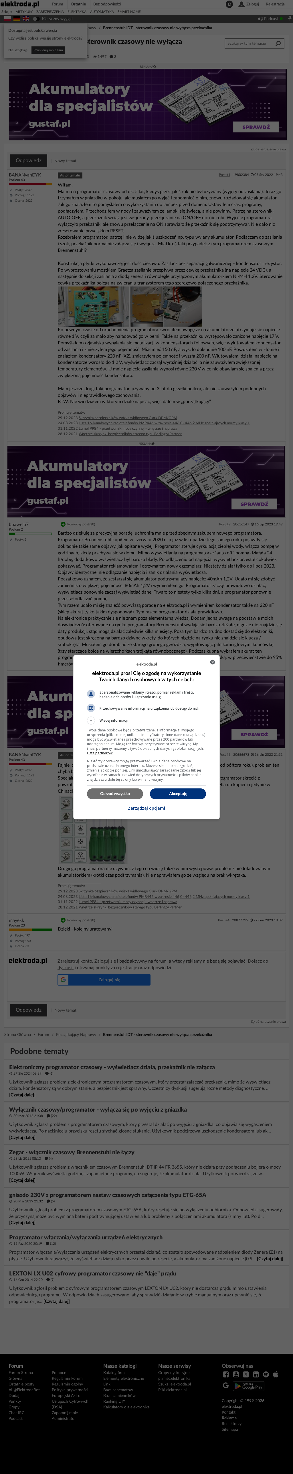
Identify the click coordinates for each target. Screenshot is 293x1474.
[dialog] (146, 737)
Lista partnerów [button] (99, 753)
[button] (146, 721)
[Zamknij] (212, 662)
